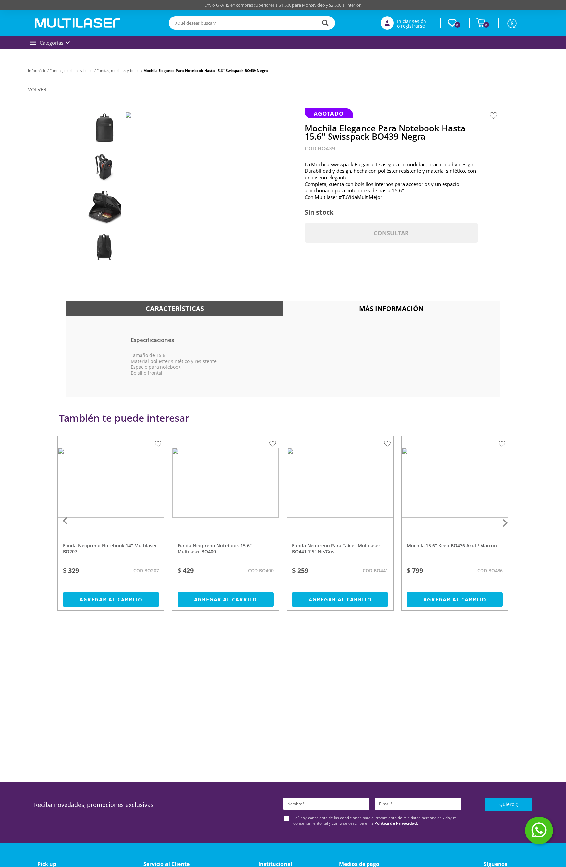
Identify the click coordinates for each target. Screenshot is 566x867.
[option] (111, 527)
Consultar (391, 233)
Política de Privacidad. (396, 823)
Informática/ (39, 70)
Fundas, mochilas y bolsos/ (73, 70)
